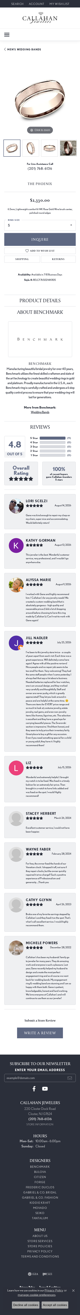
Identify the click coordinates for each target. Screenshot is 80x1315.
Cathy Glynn (39, 900)
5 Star (34, 438)
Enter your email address (40, 1070)
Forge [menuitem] (40, 1182)
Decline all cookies (25, 1305)
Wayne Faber (38, 849)
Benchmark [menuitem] (40, 1166)
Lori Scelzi (37, 501)
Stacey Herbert (41, 814)
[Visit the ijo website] (47, 1274)
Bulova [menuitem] (40, 1172)
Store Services (40, 1241)
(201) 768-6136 (40, 169)
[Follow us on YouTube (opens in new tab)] (45, 1088)
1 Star (34, 455)
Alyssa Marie (38, 580)
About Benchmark (40, 312)
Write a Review (40, 1032)
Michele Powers (42, 943)
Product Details (40, 300)
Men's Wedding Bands (24, 49)
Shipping (22, 259)
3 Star (34, 446)
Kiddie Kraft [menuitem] (40, 1202)
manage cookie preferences (36, 1295)
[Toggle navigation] (7, 35)
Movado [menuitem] (40, 1208)
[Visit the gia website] (33, 1274)
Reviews (40, 427)
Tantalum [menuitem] (40, 1218)
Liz (28, 763)
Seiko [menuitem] (40, 1213)
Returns (58, 259)
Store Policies (40, 1246)
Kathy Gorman (41, 540)
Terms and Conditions (40, 1256)
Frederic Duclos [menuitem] (40, 1187)
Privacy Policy (39, 1251)
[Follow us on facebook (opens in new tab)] (34, 1088)
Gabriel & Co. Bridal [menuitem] (40, 1192)
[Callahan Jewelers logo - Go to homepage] (40, 18)
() (69, 438)
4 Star (34, 442)
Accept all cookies (55, 1305)
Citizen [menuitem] (40, 1177)
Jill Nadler (37, 638)
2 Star (34, 450)
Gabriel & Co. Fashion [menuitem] (40, 1197)
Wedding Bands (40, 412)
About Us (40, 1236)
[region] (40, 99)
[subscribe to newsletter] (70, 1078)
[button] (17, 4)
